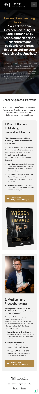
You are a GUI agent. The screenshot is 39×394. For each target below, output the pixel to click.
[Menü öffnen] (34, 4)
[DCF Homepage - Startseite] (14, 5)
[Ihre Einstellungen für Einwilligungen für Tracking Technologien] (35, 390)
